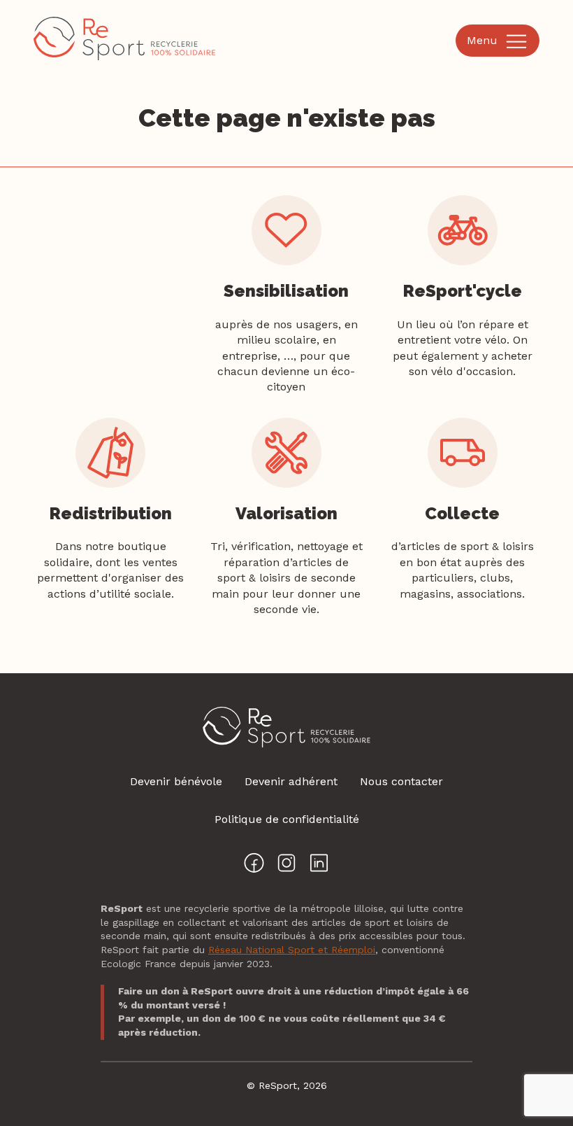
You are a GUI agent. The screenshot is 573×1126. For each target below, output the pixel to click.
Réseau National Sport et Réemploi (291, 949)
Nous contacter (401, 781)
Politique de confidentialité (287, 819)
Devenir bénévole (176, 781)
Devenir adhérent (291, 781)
